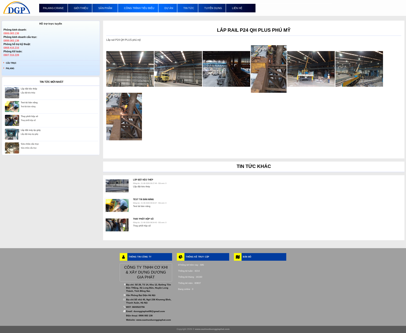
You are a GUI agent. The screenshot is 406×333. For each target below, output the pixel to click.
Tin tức (188, 8)
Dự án (168, 8)
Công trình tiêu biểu (139, 8)
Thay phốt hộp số (29, 116)
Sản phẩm (105, 8)
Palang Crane (53, 8)
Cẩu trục (11, 63)
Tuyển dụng (213, 8)
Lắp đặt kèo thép (29, 89)
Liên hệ (237, 8)
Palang (10, 68)
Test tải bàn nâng (29, 102)
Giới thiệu (81, 8)
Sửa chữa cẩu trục (30, 144)
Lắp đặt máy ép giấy (31, 130)
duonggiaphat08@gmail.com (149, 311)
